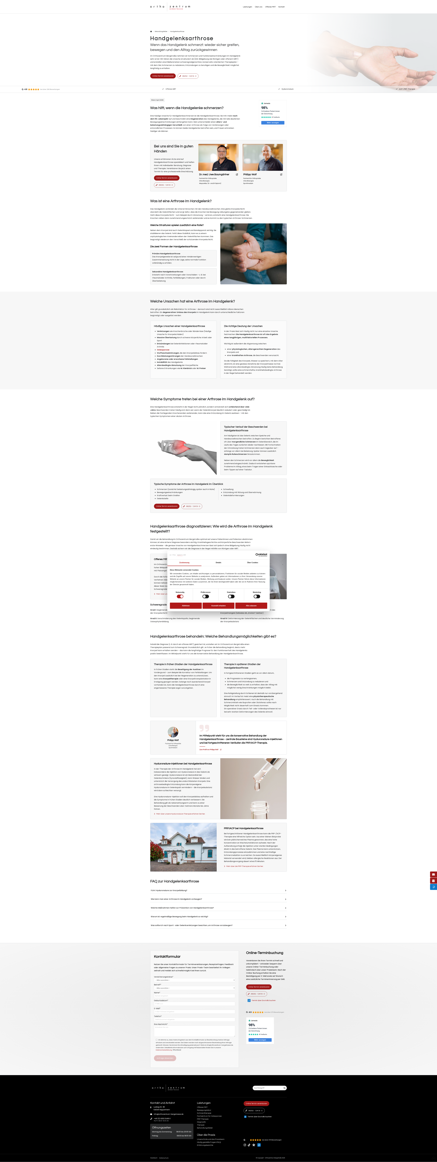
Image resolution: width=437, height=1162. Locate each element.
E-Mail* (157, 1008)
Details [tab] (218, 562)
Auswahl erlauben (218, 606)
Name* (157, 993)
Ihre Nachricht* (161, 1024)
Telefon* (158, 1016)
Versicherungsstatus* (163, 977)
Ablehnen (186, 606)
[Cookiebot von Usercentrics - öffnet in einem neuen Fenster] (257, 555)
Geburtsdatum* (161, 1000)
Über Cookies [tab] (252, 562)
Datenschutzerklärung (164, 1050)
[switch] (205, 596)
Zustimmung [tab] (184, 562)
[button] (247, 7)
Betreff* (157, 985)
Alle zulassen (251, 606)
